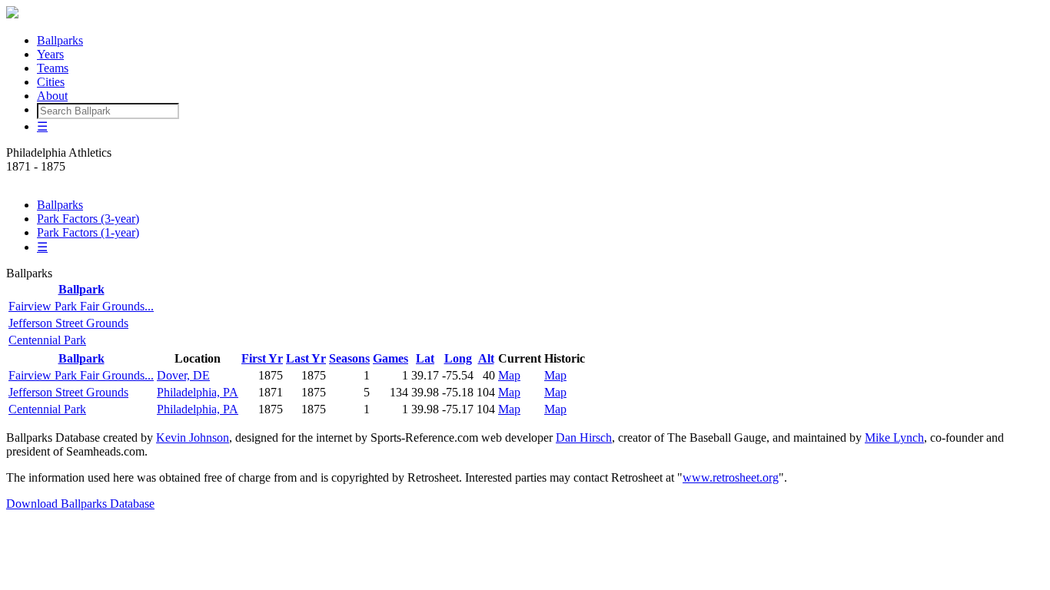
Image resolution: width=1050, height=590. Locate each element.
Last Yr (306, 358)
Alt (486, 358)
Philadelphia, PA (197, 392)
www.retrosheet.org (731, 477)
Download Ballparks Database (80, 503)
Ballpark (81, 289)
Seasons (349, 358)
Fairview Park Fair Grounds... (81, 306)
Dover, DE (183, 375)
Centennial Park (47, 339)
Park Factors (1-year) (88, 232)
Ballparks (60, 40)
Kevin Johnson (192, 437)
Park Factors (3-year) (88, 218)
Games (390, 358)
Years (50, 54)
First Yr (262, 358)
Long (458, 358)
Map (509, 375)
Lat (425, 358)
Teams (52, 68)
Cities (51, 81)
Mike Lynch (894, 437)
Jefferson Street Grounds (68, 323)
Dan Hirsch (584, 437)
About (52, 95)
